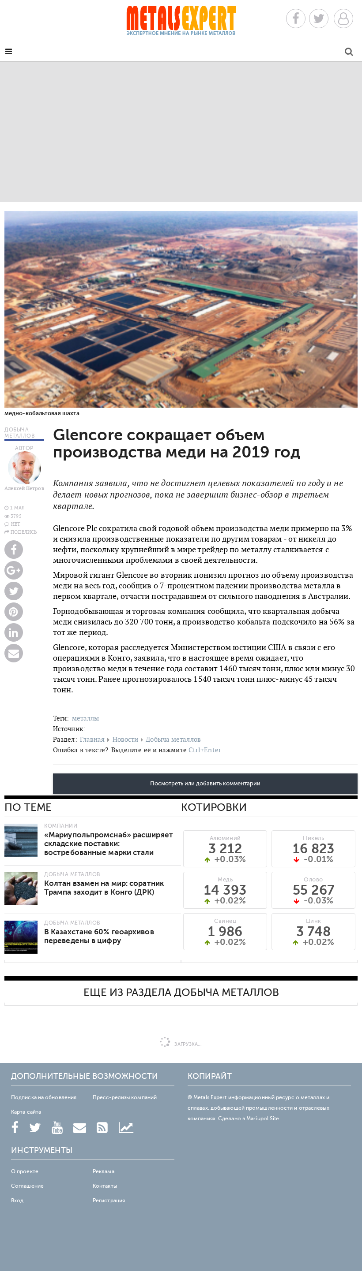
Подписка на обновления (43, 1097)
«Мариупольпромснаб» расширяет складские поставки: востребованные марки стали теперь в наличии (108, 848)
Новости (126, 739)
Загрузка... (187, 1044)
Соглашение (27, 1186)
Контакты (105, 1186)
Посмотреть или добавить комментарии (205, 783)
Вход (17, 1200)
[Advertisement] (181, 131)
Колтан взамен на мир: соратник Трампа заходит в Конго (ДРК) (104, 887)
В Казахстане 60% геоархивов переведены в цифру (99, 936)
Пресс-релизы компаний (125, 1097)
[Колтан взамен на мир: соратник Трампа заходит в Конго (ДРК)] (21, 888)
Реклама (103, 1171)
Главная (92, 739)
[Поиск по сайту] (349, 53)
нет (15, 524)
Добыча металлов (173, 739)
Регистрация (109, 1200)
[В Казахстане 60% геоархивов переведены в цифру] (21, 937)
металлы (85, 718)
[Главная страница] (181, 23)
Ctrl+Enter (205, 750)
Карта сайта (26, 1112)
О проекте (24, 1171)
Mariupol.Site (262, 1118)
